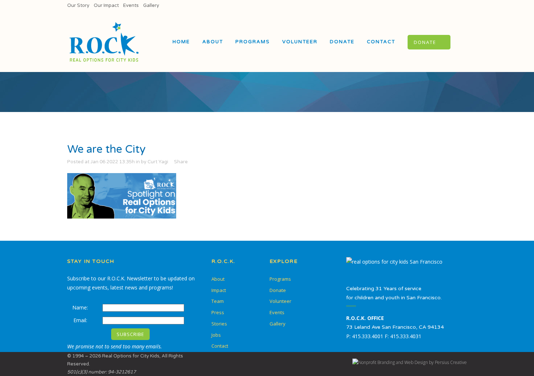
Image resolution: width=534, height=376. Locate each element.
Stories (219, 323)
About (217, 279)
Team (217, 301)
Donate (278, 290)
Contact (219, 346)
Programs (280, 279)
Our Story (78, 5)
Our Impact (106, 5)
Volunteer (280, 301)
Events (131, 5)
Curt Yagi (157, 162)
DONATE (425, 42)
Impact (218, 290)
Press (217, 312)
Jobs (216, 335)
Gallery (151, 5)
